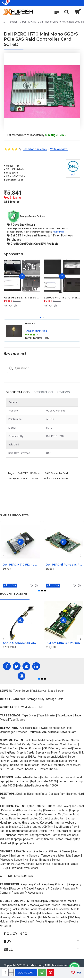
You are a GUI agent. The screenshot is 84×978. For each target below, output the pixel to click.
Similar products (14, 515)
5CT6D (35, 478)
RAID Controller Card (56, 473)
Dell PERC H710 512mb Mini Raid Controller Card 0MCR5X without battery (21, 564)
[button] (40, 317)
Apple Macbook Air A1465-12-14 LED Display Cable (21, 643)
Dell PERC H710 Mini (29, 473)
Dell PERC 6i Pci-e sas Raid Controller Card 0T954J (64, 564)
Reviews (63, 392)
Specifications (17, 392)
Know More (58, 231)
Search (14, 21)
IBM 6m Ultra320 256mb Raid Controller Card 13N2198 (64, 643)
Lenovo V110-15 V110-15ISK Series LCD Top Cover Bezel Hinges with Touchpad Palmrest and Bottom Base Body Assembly (62, 297)
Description (43, 392)
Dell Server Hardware (56, 478)
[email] (11, 368)
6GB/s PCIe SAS (18, 478)
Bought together (14, 593)
